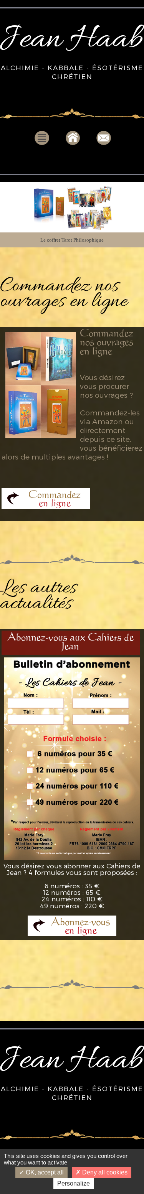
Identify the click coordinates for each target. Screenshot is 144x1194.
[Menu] (42, 143)
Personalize (73, 1183)
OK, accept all (44, 1172)
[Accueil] (73, 143)
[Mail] (103, 143)
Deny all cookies (104, 1172)
